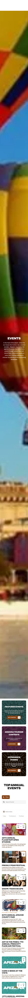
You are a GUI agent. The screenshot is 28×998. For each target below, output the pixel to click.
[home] (9, 2)
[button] (24, 2)
